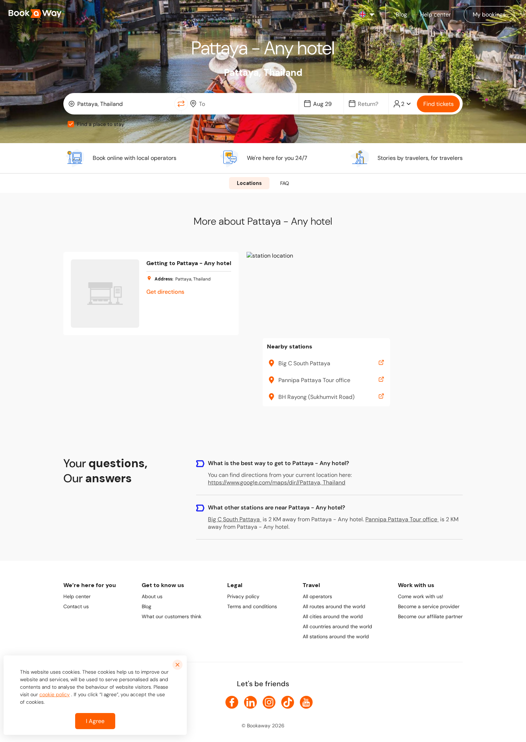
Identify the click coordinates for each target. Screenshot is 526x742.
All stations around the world (336, 636)
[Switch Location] (181, 104)
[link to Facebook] (231, 702)
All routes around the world (334, 606)
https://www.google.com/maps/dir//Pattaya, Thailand (276, 482)
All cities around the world (333, 616)
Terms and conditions (252, 606)
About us (152, 596)
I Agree (95, 721)
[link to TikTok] (287, 702)
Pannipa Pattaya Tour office (401, 519)
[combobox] (120, 103)
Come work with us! (420, 596)
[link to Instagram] (269, 702)
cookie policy (54, 694)
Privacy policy (243, 596)
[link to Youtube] (306, 702)
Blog (146, 606)
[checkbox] (71, 124)
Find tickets (438, 104)
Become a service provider (428, 606)
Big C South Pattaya (234, 519)
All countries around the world (337, 626)
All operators (317, 596)
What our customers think (171, 616)
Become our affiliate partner (430, 616)
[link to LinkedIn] (250, 702)
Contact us (76, 606)
